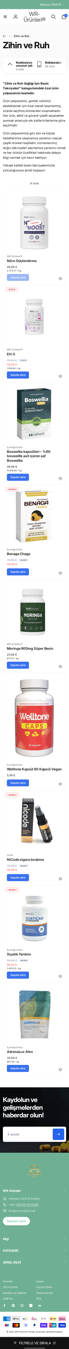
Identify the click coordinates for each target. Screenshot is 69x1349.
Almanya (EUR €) (50, 4)
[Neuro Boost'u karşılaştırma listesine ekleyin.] (60, 279)
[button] (5, 17)
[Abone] (58, 1134)
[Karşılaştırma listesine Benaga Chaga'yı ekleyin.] (60, 573)
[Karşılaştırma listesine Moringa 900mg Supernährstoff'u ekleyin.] (60, 667)
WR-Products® (21, 1332)
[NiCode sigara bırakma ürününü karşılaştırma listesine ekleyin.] (60, 879)
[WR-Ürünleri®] (34, 1180)
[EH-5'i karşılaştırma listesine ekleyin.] (60, 377)
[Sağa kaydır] (62, 66)
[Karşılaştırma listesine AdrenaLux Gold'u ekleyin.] (60, 1070)
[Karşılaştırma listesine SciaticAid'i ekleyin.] (60, 977)
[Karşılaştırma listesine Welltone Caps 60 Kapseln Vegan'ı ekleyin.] (60, 784)
